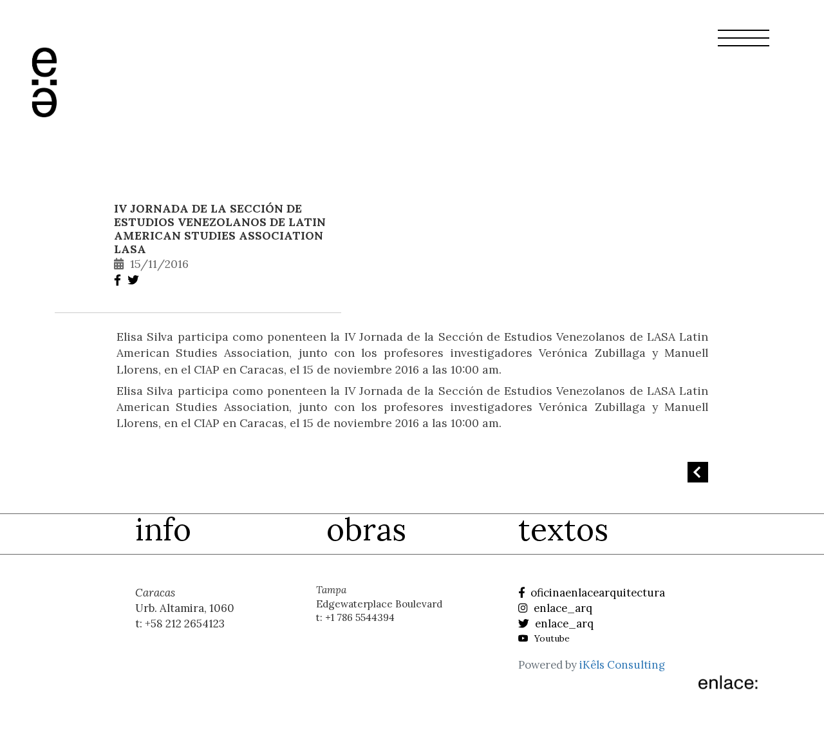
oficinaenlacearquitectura (596, 593)
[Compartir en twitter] (134, 279)
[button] (743, 45)
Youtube (551, 638)
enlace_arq (561, 608)
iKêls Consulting (622, 665)
